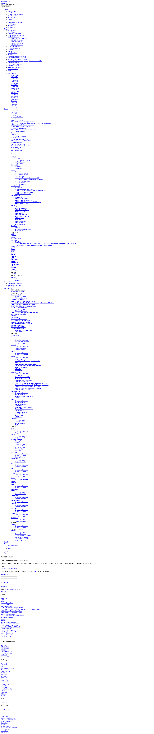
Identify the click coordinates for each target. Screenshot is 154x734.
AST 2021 (4, 645)
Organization (8, 288)
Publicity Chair (19, 449)
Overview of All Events (14, 33)
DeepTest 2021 (5, 670)
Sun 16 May (14, 75)
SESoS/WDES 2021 (6, 689)
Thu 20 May (14, 81)
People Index (15, 335)
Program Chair (19, 442)
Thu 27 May (14, 93)
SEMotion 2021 (5, 684)
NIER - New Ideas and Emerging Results (23, 126)
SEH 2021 (4, 682)
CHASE (17, 158)
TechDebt (17, 227)
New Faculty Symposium (15, 64)
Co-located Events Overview (16, 35)
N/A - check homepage (21, 479)
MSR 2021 (4, 655)
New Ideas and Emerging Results (17, 59)
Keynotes (10, 49)
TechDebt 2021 (5, 656)
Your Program (12, 32)
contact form (4, 586)
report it (35, 571)
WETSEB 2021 (5, 695)
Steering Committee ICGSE (23, 378)
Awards (10, 51)
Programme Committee (21, 354)
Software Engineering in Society (17, 57)
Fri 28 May (14, 94)
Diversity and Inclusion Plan (16, 22)
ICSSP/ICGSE (19, 187)
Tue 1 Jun (14, 101)
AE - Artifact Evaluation (18, 131)
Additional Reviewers (21, 298)
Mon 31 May (15, 99)
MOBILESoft (19, 197)
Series (9, 548)
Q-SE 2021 (4, 676)
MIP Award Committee (21, 537)
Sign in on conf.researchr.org (9, 568)
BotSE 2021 (4, 666)
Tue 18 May (14, 78)
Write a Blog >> (5, 1)
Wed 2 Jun (14, 102)
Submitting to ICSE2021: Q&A (20, 146)
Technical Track (12, 53)
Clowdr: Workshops (13, 16)
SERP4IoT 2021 (5, 687)
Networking (11, 27)
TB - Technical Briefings (18, 144)
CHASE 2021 (5, 647)
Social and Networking (14, 67)
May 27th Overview (17, 43)
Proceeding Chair (20, 447)
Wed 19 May (15, 80)
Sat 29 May (14, 96)
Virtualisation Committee (22, 538)
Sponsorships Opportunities (15, 285)
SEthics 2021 (4, 690)
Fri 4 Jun (13, 105)
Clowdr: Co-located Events (15, 14)
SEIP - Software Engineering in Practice (22, 121)
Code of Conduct (13, 21)
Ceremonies (14, 112)
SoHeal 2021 (4, 692)
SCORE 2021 (5, 702)
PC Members (18, 375)
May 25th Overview (17, 40)
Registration (11, 17)
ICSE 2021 (5, 583)
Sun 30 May (14, 97)
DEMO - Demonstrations (18, 128)
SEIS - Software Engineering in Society (22, 125)
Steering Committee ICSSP (22, 377)
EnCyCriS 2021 (5, 671)
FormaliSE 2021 (5, 648)
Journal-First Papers (17, 120)
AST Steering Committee (22, 341)
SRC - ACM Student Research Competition (23, 130)
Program (6, 29)
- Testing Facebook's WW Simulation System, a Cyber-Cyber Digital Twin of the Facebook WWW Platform (45, 243)
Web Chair (18, 450)
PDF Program (12, 24)
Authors (10, 19)
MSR (16, 206)
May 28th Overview (17, 45)
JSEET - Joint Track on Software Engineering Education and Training (31, 123)
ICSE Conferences (13, 545)
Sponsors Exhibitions (14, 48)
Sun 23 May (14, 86)
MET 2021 (4, 674)
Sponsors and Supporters (15, 283)
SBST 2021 (4, 679)
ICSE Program (12, 30)
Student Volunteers (16, 142)
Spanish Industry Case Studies (19, 139)
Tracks (6, 109)
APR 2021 (4, 663)
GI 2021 (3, 673)
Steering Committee (20, 349)
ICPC (16, 171)
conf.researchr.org (9, 589)
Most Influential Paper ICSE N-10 (21, 141)
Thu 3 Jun (14, 104)
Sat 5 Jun (14, 107)
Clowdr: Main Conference (15, 13)
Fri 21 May (14, 83)
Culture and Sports (13, 69)
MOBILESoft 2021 (6, 653)
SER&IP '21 (4, 686)
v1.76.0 (17, 589)
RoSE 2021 (4, 678)
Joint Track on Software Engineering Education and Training (25, 61)
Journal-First (11, 54)
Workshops (14, 134)
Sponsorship (7, 282)
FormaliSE (18, 166)
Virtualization (19, 331)
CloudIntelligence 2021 (7, 668)
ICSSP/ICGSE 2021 (6, 651)
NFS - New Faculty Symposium (20, 138)
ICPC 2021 (4, 650)
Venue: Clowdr (12, 11)
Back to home (5, 574)
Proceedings (11, 25)
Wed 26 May (15, 91)
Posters (13, 133)
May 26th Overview (17, 41)
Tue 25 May (14, 89)
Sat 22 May (14, 85)
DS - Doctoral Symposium (18, 136)
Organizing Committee (21, 340)
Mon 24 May (15, 88)
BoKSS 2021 (4, 665)
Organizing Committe (17, 291)
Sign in (6, 551)
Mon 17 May (15, 77)
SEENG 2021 (5, 681)
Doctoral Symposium (14, 62)
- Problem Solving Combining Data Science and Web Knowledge (33, 245)
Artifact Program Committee (23, 535)
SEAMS (17, 279)
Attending (7, 9)
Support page (4, 591)
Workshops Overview (14, 46)
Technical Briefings (13, 65)
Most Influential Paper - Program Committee (27, 361)
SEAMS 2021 (5, 709)
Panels (9, 70)
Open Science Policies (17, 147)
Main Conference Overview (19, 38)
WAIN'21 (3, 694)
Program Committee (20, 296)
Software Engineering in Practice (17, 56)
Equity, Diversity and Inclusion (23, 330)
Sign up (6, 553)
